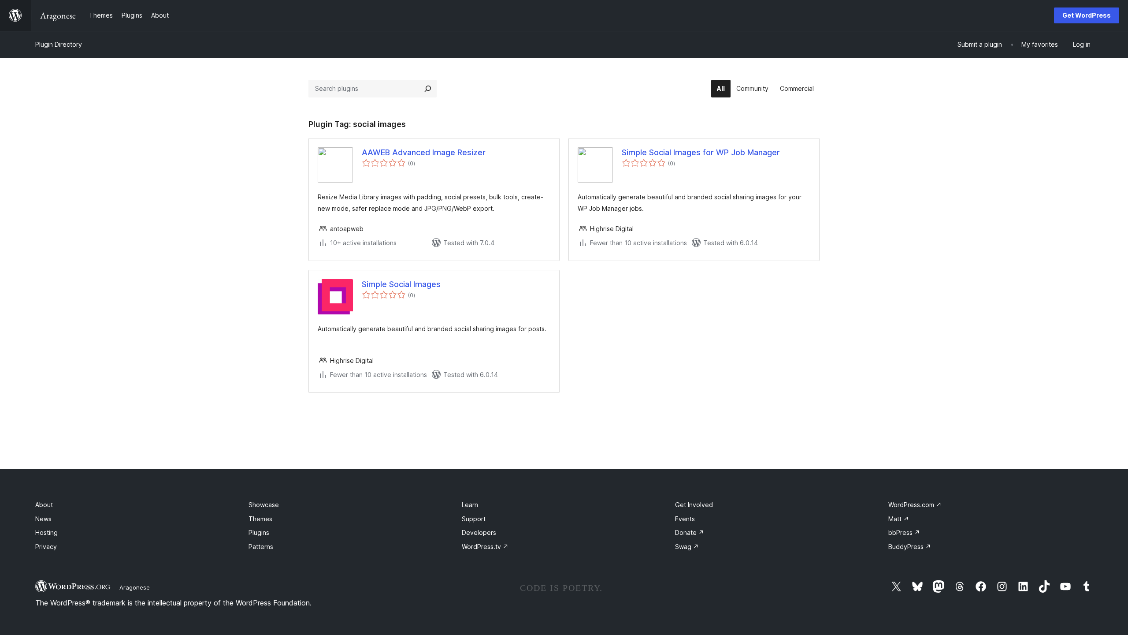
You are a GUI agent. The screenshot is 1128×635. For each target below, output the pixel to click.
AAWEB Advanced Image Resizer (424, 152)
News (43, 519)
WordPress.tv (485, 546)
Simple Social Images (401, 284)
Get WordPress (1086, 15)
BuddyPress (909, 546)
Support (474, 519)
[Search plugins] (428, 88)
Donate (689, 532)
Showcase (264, 504)
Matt (898, 519)
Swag (687, 546)
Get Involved (694, 504)
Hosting (46, 532)
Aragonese (134, 587)
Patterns (261, 546)
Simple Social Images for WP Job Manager (701, 152)
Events (685, 519)
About (44, 504)
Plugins (259, 532)
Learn (470, 504)
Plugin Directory (58, 44)
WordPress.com (915, 504)
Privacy (46, 546)
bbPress (904, 532)
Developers (479, 532)
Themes (260, 519)
